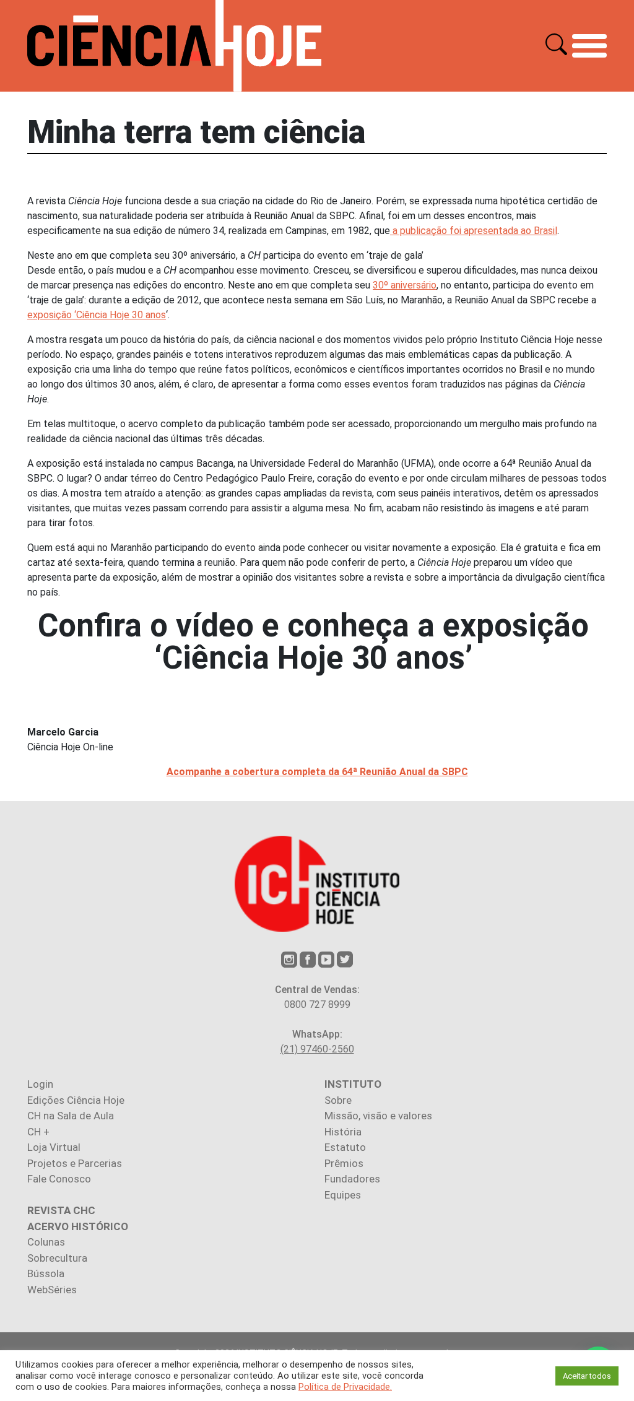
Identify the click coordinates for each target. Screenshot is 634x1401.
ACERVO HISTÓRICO (77, 1226)
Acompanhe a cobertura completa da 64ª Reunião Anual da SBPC (317, 772)
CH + (38, 1132)
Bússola (45, 1273)
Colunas (46, 1242)
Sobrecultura (57, 1258)
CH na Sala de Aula (70, 1115)
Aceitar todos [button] (587, 1376)
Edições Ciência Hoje (75, 1100)
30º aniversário (404, 285)
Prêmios (343, 1163)
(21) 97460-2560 (317, 1049)
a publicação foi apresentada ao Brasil (473, 230)
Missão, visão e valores (378, 1115)
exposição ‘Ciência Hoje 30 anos (96, 315)
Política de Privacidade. (345, 1386)
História (343, 1132)
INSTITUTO (352, 1084)
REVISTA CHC (61, 1210)
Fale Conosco (59, 1179)
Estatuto (345, 1147)
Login (40, 1084)
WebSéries (52, 1289)
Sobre (338, 1100)
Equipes (342, 1195)
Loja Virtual (53, 1147)
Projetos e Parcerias (74, 1163)
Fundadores (352, 1179)
